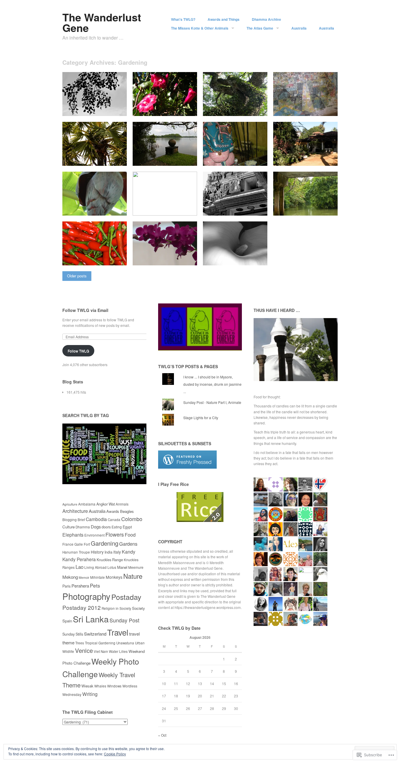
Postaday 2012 (81, 607)
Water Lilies (118, 651)
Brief (81, 519)
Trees (79, 643)
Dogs (96, 526)
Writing (90, 693)
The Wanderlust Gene (101, 22)
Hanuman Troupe (76, 552)
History (97, 552)
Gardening (104, 543)
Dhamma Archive (266, 19)
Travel (117, 632)
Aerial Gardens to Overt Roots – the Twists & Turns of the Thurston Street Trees (238, 104)
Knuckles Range (110, 559)
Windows (114, 686)
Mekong (70, 576)
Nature (132, 576)
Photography (86, 596)
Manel (122, 567)
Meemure (135, 567)
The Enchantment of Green (311, 208)
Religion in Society (116, 608)
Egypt (127, 527)
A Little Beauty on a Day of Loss (163, 106)
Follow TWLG (78, 350)
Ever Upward (253, 208)
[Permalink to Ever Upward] (235, 214)
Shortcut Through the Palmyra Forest (90, 156)
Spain (67, 621)
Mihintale (97, 577)
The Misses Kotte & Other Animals (199, 28)
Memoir (84, 577)
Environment (94, 535)
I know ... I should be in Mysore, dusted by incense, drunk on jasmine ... (212, 384)
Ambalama (86, 504)
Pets (95, 585)
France (67, 544)
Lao (79, 566)
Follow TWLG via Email (85, 310)
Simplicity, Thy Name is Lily (240, 258)
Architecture (75, 510)
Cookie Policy (115, 753)
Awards (112, 511)
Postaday (126, 596)
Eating (117, 527)
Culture (68, 527)
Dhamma (83, 527)
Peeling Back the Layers (102, 208)
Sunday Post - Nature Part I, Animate (212, 402)
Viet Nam (101, 651)
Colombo (131, 519)
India (108, 552)
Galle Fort (82, 544)
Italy (117, 552)
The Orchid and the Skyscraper (156, 256)
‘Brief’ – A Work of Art (315, 109)
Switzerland (95, 633)
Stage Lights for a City (200, 417)
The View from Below (175, 208)
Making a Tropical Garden (312, 159)
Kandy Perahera (79, 559)
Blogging (69, 519)
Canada (114, 519)
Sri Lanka (91, 619)
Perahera (80, 585)
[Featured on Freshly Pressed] (187, 467)
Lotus (111, 567)
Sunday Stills (72, 634)
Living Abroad (95, 567)
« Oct (162, 735)
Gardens (128, 543)
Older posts (77, 276)
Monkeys (114, 577)
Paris (66, 586)
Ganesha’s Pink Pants (244, 159)
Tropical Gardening (100, 643)
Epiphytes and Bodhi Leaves (98, 109)
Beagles (127, 511)
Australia (299, 28)
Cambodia (96, 519)
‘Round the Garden (177, 159)
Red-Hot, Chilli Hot (107, 258)
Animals (122, 504)
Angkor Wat (105, 504)
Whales (100, 686)
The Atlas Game (260, 28)
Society (138, 608)
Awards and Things (224, 19)
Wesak (87, 686)
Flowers (114, 534)
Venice (84, 650)
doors (106, 527)
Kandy (128, 551)
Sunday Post (124, 620)
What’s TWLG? (183, 19)
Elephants (72, 534)
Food (130, 534)
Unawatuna (125, 643)
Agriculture (69, 504)
